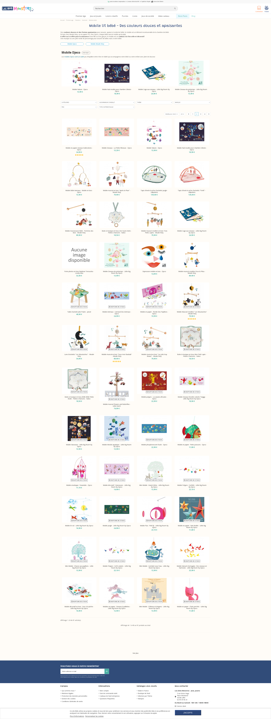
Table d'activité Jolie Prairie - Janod (79, 312)
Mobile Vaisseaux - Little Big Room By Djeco (79, 445)
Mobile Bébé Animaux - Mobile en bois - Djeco (79, 191)
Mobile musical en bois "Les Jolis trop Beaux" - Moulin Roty (154, 355)
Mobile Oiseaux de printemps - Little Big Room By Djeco (154, 90)
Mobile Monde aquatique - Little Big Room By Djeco (116, 445)
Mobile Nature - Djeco (154, 148)
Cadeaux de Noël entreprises (110, 696)
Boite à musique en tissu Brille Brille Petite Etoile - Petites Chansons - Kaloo (79, 398)
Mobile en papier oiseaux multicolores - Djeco (79, 149)
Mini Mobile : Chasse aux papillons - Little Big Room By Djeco (79, 567)
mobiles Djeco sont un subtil (74, 57)
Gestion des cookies (69, 699)
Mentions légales (67, 693)
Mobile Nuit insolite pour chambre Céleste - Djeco (80, 90)
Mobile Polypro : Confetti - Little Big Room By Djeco (191, 486)
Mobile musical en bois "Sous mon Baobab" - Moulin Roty (117, 355)
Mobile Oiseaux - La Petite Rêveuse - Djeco (117, 148)
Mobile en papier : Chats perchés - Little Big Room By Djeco (192, 607)
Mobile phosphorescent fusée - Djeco (154, 445)
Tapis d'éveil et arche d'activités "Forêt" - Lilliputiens (192, 191)
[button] (64, 75)
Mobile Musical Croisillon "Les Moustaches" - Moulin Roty (192, 313)
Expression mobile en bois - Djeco (191, 89)
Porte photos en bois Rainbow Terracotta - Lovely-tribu (79, 272)
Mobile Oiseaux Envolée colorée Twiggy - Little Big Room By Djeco (192, 398)
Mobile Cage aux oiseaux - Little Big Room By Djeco (117, 90)
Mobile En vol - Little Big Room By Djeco (79, 526)
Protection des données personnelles (74, 696)
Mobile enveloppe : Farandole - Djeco (79, 485)
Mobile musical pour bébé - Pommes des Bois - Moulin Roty (79, 232)
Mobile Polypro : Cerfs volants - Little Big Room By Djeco (117, 567)
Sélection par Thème (145, 696)
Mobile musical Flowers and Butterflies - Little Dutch (117, 405)
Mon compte (104, 691)
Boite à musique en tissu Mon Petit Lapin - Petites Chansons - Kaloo (191, 355)
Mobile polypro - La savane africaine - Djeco (154, 398)
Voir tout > (86, 53)
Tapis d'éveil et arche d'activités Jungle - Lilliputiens (154, 191)
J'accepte (188, 712)
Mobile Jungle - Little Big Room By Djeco (117, 526)
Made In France (143, 691)
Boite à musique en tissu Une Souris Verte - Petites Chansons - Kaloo (117, 232)
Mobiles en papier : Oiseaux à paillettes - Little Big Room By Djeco (117, 607)
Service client (181, 706)
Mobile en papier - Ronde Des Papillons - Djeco (154, 313)
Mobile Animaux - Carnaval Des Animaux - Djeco (116, 313)
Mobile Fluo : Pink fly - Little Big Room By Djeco (154, 526)
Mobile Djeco (72, 44)
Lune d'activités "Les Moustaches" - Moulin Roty (79, 355)
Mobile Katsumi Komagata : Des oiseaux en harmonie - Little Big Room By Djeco (192, 567)
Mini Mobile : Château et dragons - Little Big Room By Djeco (154, 607)
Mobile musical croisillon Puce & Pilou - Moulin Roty (191, 272)
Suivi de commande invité (108, 693)
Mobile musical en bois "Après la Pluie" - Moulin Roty (117, 191)
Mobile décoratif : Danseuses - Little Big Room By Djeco (116, 486)
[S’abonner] (106, 671)
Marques (141, 699)
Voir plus (135, 653)
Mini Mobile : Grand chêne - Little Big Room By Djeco (154, 486)
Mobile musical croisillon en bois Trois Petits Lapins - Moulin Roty (154, 232)
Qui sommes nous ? (68, 691)
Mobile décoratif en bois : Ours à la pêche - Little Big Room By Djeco (79, 607)
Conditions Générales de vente (72, 701)
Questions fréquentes (107, 699)
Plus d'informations (77, 716)
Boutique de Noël (144, 693)
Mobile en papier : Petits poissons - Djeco (192, 445)
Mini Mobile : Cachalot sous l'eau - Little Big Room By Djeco (154, 567)
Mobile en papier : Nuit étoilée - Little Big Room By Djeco (192, 526)
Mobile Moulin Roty (97, 44)
